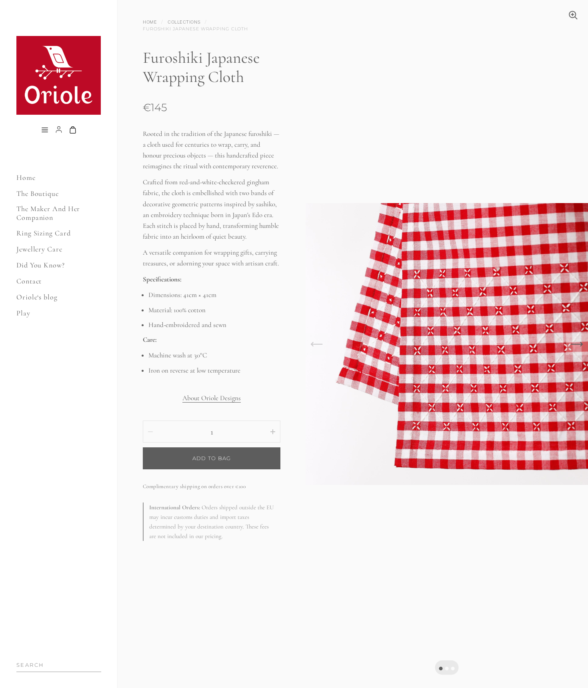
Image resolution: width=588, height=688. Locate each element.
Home (150, 22)
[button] (441, 668)
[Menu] (44, 130)
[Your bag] (72, 130)
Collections (184, 22)
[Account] (59, 130)
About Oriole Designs (211, 398)
